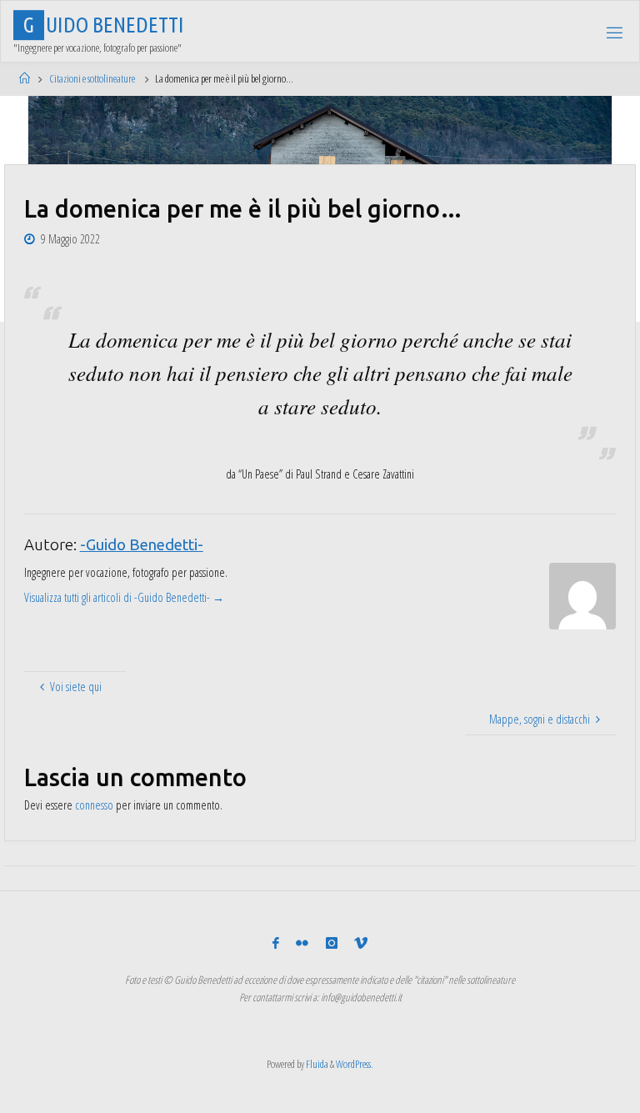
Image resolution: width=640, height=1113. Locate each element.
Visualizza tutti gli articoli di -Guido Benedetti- (124, 597)
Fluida (316, 1063)
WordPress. (354, 1063)
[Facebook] (276, 943)
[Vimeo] (361, 943)
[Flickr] (302, 943)
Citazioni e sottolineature (92, 78)
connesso (94, 805)
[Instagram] (332, 943)
